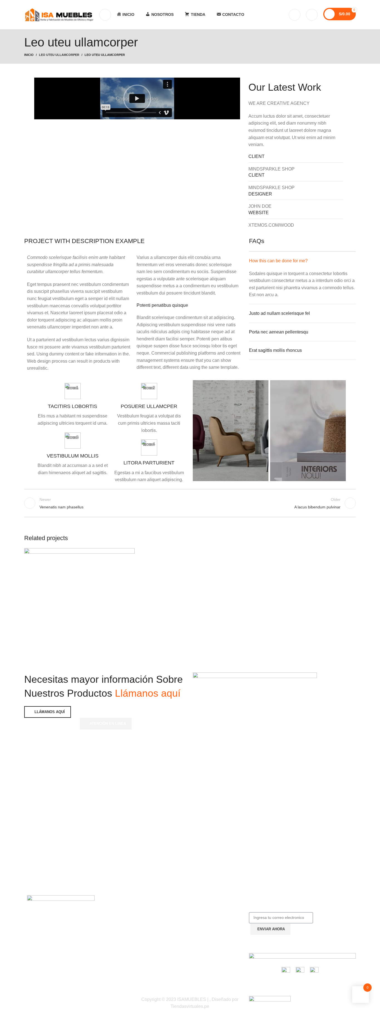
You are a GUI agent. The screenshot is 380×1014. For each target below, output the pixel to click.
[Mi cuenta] (294, 14)
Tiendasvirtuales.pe (190, 1006)
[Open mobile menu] (105, 14)
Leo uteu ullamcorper (59, 54)
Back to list (190, 503)
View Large (128, 554)
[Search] (311, 14)
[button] (137, 98)
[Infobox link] (72, 405)
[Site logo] (59, 14)
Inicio (29, 54)
